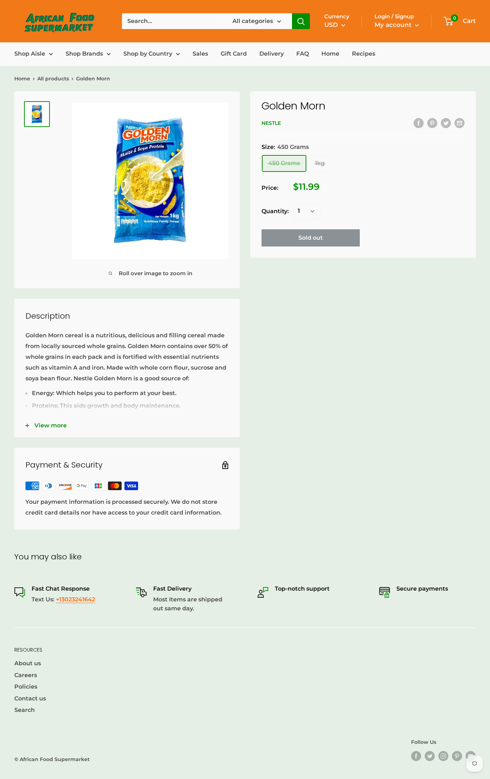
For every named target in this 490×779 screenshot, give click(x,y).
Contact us (30, 698)
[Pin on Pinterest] (432, 122)
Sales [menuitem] (200, 53)
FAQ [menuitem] (302, 53)
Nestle (271, 123)
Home (22, 78)
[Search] (301, 21)
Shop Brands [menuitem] (84, 53)
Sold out (310, 237)
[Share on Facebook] (419, 122)
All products (53, 78)
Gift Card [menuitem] (234, 53)
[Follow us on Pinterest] (457, 756)
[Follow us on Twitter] (430, 756)
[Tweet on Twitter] (446, 122)
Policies (25, 686)
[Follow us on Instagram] (443, 756)
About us (27, 663)
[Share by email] (459, 122)
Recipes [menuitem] (363, 53)
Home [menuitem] (330, 53)
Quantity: (275, 211)
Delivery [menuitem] (271, 53)
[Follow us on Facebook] (416, 756)
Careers (25, 675)
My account (393, 24)
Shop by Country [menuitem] (147, 53)
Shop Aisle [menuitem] (29, 53)
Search (24, 710)
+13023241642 (75, 599)
